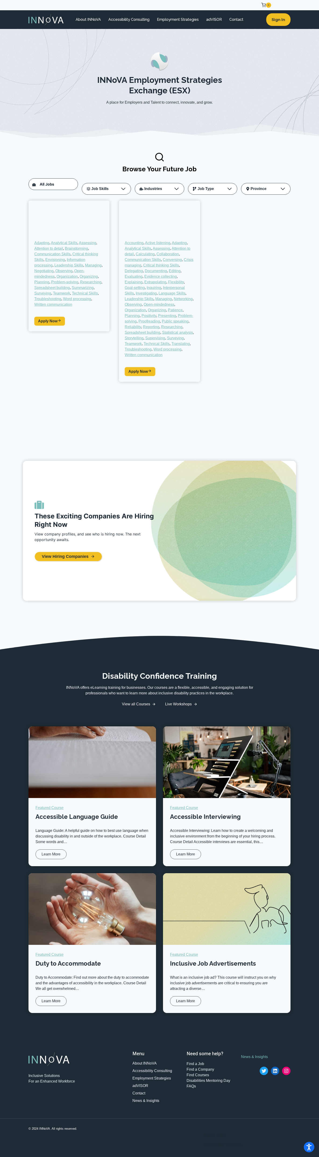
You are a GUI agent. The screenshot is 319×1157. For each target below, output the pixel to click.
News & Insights (145, 1101)
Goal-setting (135, 288)
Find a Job (195, 1064)
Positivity (149, 316)
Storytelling (134, 338)
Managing (93, 265)
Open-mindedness (159, 304)
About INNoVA (88, 19)
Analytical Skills (64, 243)
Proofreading (149, 321)
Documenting (156, 271)
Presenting (167, 316)
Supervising (155, 338)
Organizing (89, 276)
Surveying (42, 293)
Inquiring (154, 288)
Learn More (52, 855)
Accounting (134, 243)
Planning (41, 282)
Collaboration (167, 254)
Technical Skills (85, 293)
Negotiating (43, 271)
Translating (180, 344)
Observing (63, 271)
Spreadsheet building (52, 288)
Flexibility (176, 282)
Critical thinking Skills (161, 265)
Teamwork (61, 293)
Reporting (151, 327)
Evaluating (133, 276)
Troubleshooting (47, 299)
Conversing (172, 260)
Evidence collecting (160, 276)
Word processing (77, 299)
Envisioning (55, 260)
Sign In (278, 19)
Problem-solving (64, 282)
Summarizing (83, 288)
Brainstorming (76, 248)
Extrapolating (155, 282)
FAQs (191, 1086)
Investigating (146, 293)
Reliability (133, 327)
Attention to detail (48, 248)
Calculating (145, 254)
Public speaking (175, 321)
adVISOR (214, 19)
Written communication (53, 304)
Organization (67, 276)
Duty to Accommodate (68, 963)
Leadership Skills (68, 265)
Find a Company (200, 1069)
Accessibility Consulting (128, 19)
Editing (175, 271)
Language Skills (172, 293)
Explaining (133, 282)
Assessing (87, 243)
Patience (175, 310)
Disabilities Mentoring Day (208, 1081)
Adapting (41, 243)
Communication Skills (52, 254)
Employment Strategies (178, 19)
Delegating (134, 271)
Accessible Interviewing (205, 816)
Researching (90, 282)
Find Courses (198, 1075)
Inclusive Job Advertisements (213, 963)
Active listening (157, 243)
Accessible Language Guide (76, 816)
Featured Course (49, 808)
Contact (236, 19)
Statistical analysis (177, 332)
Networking (183, 299)
